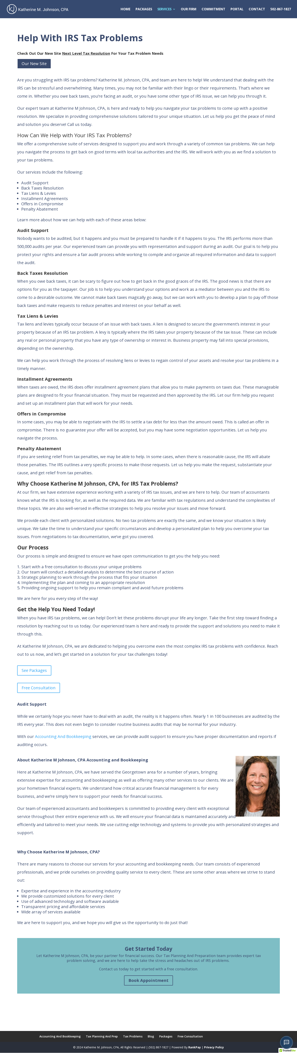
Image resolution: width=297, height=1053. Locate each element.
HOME (125, 9)
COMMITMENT (213, 9)
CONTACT (257, 9)
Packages (165, 1036)
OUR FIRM (188, 9)
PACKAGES (144, 9)
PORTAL (237, 9)
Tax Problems (132, 1036)
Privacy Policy (214, 1047)
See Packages (34, 670)
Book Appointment (148, 980)
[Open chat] (286, 1042)
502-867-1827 (280, 9)
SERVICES (164, 9)
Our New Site (34, 63)
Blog (151, 1036)
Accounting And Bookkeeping (63, 736)
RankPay (194, 1047)
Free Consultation (39, 687)
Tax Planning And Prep (102, 1036)
